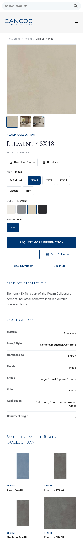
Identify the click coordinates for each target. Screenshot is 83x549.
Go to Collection (60, 254)
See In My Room (23, 265)
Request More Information (41, 242)
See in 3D (59, 265)
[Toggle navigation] (66, 22)
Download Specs (24, 162)
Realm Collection (21, 134)
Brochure (52, 162)
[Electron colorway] (42, 209)
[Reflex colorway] (11, 209)
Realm (28, 38)
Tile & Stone (13, 38)
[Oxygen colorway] (21, 209)
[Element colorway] (32, 209)
